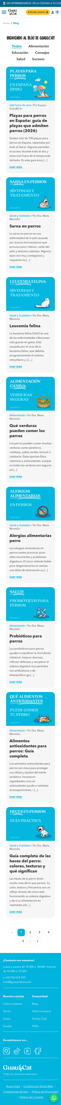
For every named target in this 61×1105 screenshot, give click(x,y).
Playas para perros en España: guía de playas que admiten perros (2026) (28, 123)
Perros (7, 1011)
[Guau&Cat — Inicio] (12, 12)
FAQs (35, 1026)
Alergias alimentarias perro (30, 538)
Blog (35, 1004)
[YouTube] (27, 1051)
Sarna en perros (25, 226)
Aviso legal (13, 1086)
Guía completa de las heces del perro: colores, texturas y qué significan (30, 863)
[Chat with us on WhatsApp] (53, 1098)
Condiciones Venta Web (38, 1086)
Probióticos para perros (25, 638)
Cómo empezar (12, 1004)
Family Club (39, 1019)
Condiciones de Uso (15, 1092)
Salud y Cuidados (19, 216)
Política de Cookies (31, 1097)
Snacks (7, 1026)
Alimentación (38, 46)
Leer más (15, 167)
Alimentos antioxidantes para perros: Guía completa (28, 748)
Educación (20, 53)
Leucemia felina (24, 326)
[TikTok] (17, 1051)
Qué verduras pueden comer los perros (27, 431)
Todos (17, 46)
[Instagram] (6, 1051)
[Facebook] (38, 1051)
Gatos (6, 1019)
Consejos (42, 53)
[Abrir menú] (4, 12)
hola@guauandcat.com (17, 982)
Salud (20, 59)
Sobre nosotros (41, 1011)
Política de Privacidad (45, 1092)
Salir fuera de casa (20, 105)
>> (37, 941)
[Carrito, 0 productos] (57, 12)
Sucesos (38, 59)
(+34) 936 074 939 (14, 977)
